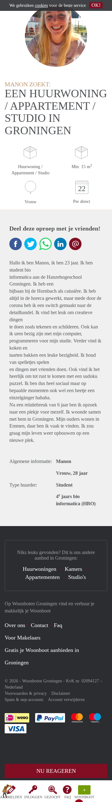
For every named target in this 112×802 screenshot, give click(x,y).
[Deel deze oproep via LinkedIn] (60, 244)
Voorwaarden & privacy (26, 693)
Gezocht (52, 797)
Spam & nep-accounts (24, 699)
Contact (39, 625)
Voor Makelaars (22, 638)
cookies (41, 5)
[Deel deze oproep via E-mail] (75, 244)
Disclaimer (60, 693)
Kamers (73, 569)
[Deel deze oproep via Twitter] (30, 244)
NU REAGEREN (56, 771)
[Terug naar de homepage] (7, 792)
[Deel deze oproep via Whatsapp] (45, 244)
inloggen (33, 797)
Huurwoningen (39, 569)
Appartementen (42, 577)
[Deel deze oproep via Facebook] (15, 244)
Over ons (15, 625)
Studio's (77, 577)
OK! (95, 5)
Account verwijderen (66, 699)
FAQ (67, 797)
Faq (58, 625)
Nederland (14, 687)
